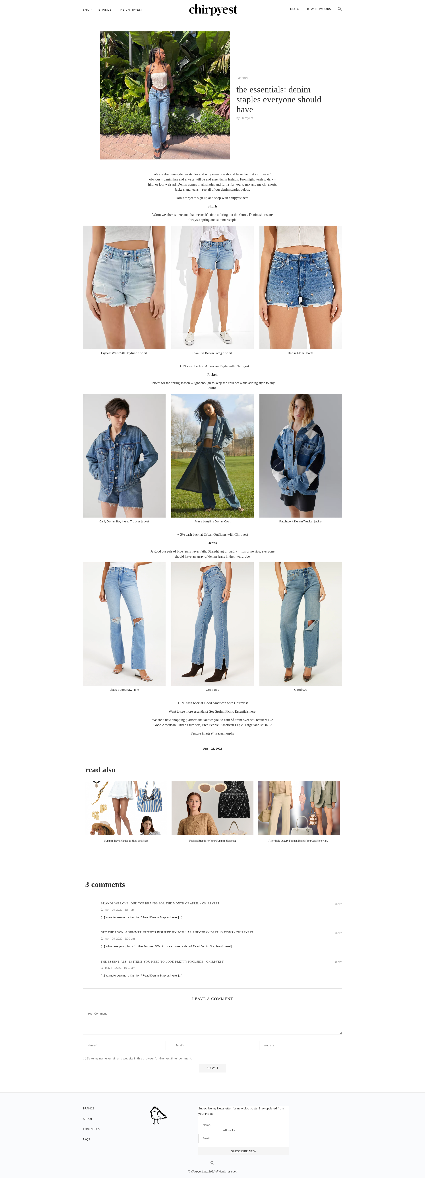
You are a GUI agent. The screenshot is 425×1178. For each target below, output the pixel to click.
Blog (294, 9)
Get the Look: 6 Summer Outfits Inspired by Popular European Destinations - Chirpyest (177, 932)
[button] (340, 10)
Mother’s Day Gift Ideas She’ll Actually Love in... (126, 840)
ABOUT (87, 1119)
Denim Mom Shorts (300, 353)
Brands (105, 9)
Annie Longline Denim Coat (212, 521)
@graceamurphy (222, 733)
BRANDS (88, 1108)
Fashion (242, 78)
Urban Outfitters (215, 534)
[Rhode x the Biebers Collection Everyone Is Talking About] (212, 808)
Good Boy (212, 690)
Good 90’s (300, 690)
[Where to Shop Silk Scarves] (299, 808)
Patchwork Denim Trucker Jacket (300, 521)
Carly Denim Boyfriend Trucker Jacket (124, 521)
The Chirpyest (130, 9)
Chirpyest (242, 366)
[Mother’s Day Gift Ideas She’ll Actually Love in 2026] (126, 808)
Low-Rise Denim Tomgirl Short (212, 353)
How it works (318, 9)
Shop (87, 9)
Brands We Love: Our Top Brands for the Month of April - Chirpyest (160, 903)
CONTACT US (91, 1129)
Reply (338, 904)
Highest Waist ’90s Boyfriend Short (124, 353)
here (245, 198)
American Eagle (216, 366)
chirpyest (246, 118)
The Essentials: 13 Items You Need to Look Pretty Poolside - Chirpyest (162, 961)
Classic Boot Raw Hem (124, 690)
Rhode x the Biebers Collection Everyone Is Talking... (212, 840)
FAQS (86, 1139)
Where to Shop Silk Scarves (299, 840)
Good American (215, 703)
